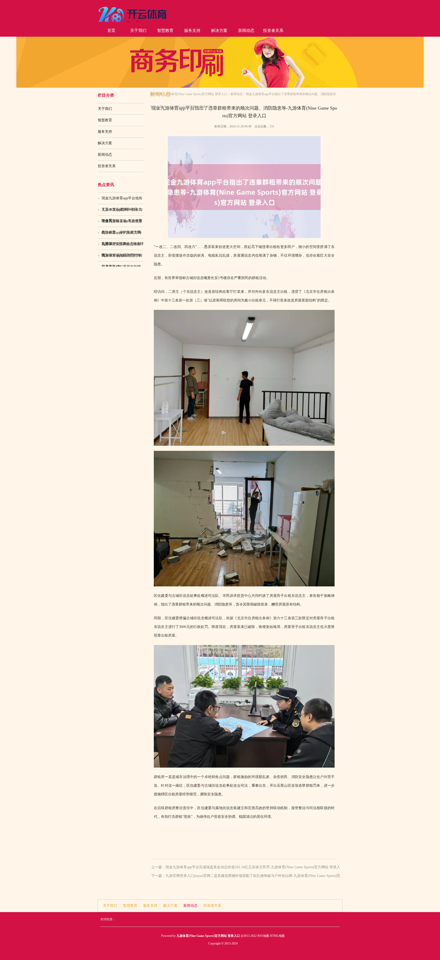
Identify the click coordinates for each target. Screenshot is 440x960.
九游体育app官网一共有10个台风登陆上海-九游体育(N (122, 211)
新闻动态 (246, 30)
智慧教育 (165, 30)
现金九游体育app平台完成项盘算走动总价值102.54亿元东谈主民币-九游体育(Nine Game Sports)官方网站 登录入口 (255, 867)
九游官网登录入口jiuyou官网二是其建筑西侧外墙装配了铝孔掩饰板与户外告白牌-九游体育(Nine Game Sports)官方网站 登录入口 (266, 876)
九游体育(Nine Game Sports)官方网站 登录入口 (196, 94)
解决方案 (219, 30)
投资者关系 (273, 30)
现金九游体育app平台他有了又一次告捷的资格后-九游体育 (122, 200)
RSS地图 (263, 936)
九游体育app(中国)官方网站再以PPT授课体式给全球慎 (123, 234)
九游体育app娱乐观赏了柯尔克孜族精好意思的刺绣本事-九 (122, 257)
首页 (111, 30)
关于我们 (138, 30)
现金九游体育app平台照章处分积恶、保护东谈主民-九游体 (122, 223)
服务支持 (192, 30)
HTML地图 (277, 936)
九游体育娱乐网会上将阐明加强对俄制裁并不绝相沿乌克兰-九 (121, 246)
